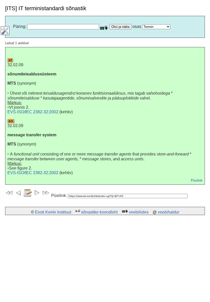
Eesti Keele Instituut (53, 212)
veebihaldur (168, 212)
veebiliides (139, 212)
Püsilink (197, 180)
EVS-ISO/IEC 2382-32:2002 (32, 112)
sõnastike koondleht (99, 212)
